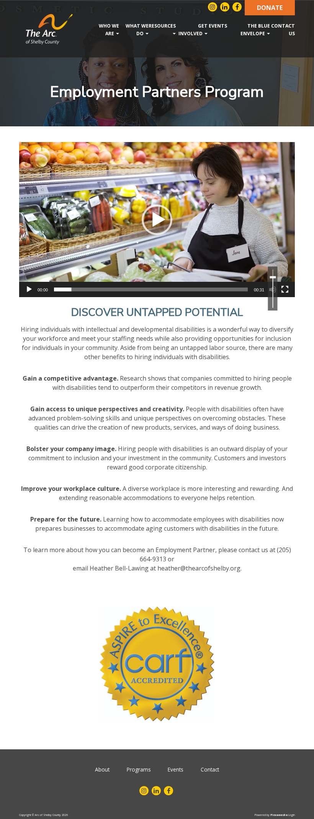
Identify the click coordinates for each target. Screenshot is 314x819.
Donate (270, 7)
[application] (157, 219)
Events (217, 26)
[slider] (151, 289)
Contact (210, 769)
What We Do (137, 30)
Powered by (271, 815)
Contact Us (283, 30)
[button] (157, 219)
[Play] (29, 289)
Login (291, 815)
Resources (162, 26)
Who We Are (109, 30)
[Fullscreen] (285, 289)
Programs (139, 769)
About (102, 769)
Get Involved (193, 30)
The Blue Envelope (255, 30)
